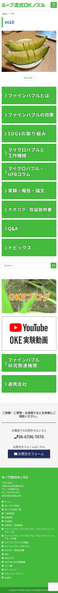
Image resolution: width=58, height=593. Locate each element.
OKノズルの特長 (12, 506)
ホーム (7, 502)
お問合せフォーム (31, 453)
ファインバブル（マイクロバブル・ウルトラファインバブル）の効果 (29, 537)
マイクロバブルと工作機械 (16, 542)
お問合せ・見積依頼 (13, 525)
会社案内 (8, 521)
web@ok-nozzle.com (11, 496)
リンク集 (8, 566)
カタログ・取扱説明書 (14, 550)
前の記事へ (29, 78)
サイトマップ (10, 570)
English (8, 578)
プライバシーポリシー (14, 574)
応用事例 (8, 517)
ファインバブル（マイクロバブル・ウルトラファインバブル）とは (29, 530)
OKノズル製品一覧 (13, 510)
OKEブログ (9, 558)
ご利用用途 (9, 513)
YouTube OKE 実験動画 (15, 562)
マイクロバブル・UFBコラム (17, 546)
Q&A (7, 554)
